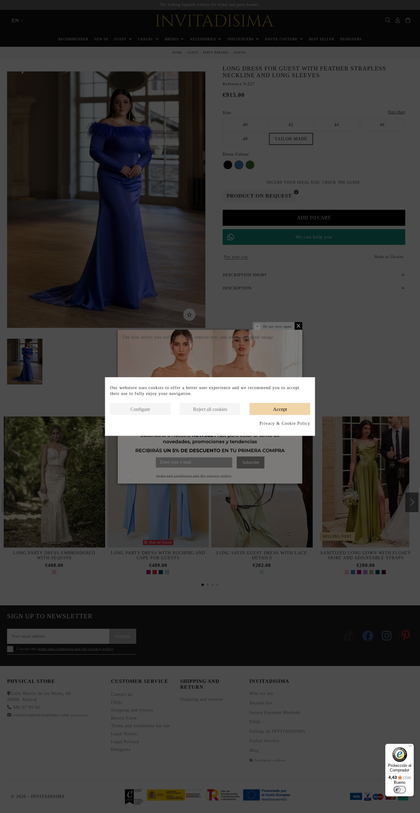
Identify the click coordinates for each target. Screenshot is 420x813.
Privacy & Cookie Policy (285, 423)
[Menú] (410, 747)
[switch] (400, 789)
